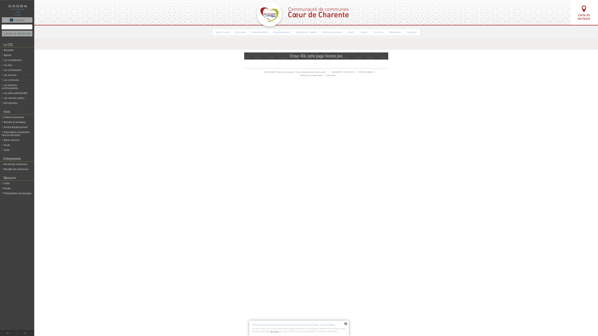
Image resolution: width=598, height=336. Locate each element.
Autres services (11, 140)
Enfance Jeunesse (332, 32)
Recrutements (10, 103)
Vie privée (274, 331)
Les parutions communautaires (10, 87)
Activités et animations (15, 122)
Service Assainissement (16, 127)
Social (7, 145)
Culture (364, 32)
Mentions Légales (366, 72)
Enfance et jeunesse (14, 117)
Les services (10, 75)
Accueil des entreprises (15, 164)
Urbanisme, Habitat (306, 32)
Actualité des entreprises (16, 169)
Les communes (11, 80)
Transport (411, 32)
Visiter (7, 183)
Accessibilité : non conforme (343, 72)
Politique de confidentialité (311, 75)
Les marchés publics (14, 98)
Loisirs (350, 32)
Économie (240, 32)
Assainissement (281, 32)
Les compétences (12, 60)
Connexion (331, 75)
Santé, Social (222, 32)
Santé (6, 150)
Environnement (259, 32)
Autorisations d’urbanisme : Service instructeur (16, 134)
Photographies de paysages (17, 193)
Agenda (7, 55)
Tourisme (378, 32)
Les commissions (12, 70)
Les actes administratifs (16, 93)
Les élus (8, 65)
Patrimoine (395, 32)
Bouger (7, 188)
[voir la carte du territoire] (584, 12)
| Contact (19, 20)
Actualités (9, 50)
